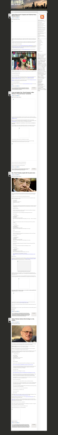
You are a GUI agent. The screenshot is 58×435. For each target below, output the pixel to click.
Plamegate (15, 169)
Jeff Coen (43, 66)
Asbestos (39, 56)
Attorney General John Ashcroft (21, 424)
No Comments (33, 87)
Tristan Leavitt (23, 169)
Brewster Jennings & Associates (17, 87)
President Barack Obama (41, 73)
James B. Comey (39, 66)
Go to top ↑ (45, 431)
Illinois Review (39, 45)
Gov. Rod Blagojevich (43, 65)
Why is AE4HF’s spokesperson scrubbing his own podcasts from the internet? (41, 36)
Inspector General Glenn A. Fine (22, 88)
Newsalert (39, 46)
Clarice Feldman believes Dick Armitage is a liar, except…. (23, 319)
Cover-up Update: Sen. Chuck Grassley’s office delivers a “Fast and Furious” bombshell (23, 93)
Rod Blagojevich (41, 76)
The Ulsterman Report (40, 51)
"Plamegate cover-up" (16, 168)
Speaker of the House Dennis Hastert (21, 315)
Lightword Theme (12, 431)
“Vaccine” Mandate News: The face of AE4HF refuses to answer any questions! (42, 34)
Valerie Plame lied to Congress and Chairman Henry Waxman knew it (24, 15)
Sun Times (41, 78)
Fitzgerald (39, 65)
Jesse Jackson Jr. (40, 67)
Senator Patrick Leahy (14, 315)
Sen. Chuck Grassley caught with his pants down (23, 172)
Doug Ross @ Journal (40, 44)
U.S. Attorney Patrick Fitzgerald (40, 82)
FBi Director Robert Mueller (17, 425)
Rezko (42, 74)
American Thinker (16, 424)
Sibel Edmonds (23, 426)
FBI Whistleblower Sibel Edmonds (23, 425)
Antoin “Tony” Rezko (41, 55)
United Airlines (40, 87)
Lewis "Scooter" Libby (22, 314)
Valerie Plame (16, 89)
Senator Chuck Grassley (19, 169)
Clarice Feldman (20, 313)
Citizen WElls (39, 43)
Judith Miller (18, 314)
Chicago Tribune (41, 62)
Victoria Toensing (20, 89)
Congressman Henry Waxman (24, 87)
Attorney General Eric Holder (22, 168)
